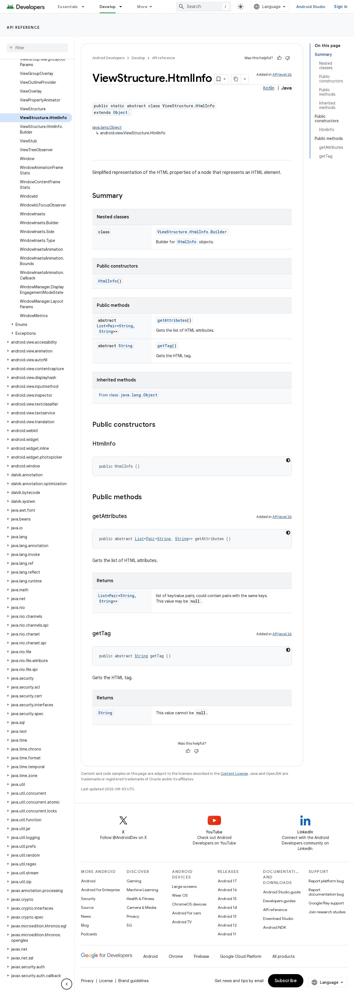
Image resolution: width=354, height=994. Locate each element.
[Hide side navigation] (66, 984)
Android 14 (227, 907)
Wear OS (180, 895)
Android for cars (186, 913)
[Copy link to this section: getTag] (116, 634)
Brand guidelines (133, 981)
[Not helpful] (287, 58)
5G (129, 925)
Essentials (68, 6)
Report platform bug (326, 880)
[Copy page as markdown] (236, 79)
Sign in (340, 6)
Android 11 (227, 934)
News (86, 916)
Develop (108, 6)
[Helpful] (279, 58)
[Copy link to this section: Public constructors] (160, 425)
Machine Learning (142, 889)
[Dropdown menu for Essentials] (85, 6)
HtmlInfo (187, 241)
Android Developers (108, 58)
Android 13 (227, 916)
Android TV (182, 921)
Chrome (176, 956)
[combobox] (203, 7)
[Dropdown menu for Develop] (123, 6)
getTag (164, 345)
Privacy (133, 916)
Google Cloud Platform (240, 956)
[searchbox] (37, 47)
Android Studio (311, 6)
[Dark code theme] (288, 460)
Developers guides (279, 900)
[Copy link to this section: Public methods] (147, 497)
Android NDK (274, 927)
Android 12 (227, 925)
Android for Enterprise (100, 889)
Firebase (201, 956)
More (142, 6)
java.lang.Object (107, 127)
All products (283, 956)
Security (88, 898)
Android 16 (227, 889)
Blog (85, 925)
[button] (36, 324)
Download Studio (278, 918)
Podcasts (89, 934)
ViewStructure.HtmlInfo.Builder (192, 231)
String (126, 325)
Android (88, 880)
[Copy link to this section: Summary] (128, 196)
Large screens (184, 886)
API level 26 (282, 74)
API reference (23, 27)
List (101, 325)
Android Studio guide (282, 892)
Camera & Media (141, 907)
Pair (112, 325)
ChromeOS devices (189, 904)
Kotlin (268, 88)
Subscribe (286, 980)
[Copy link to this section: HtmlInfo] (121, 444)
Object (120, 112)
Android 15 (227, 898)
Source (87, 907)
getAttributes (172, 320)
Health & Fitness (140, 898)
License (106, 981)
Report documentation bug (326, 892)
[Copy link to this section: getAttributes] (132, 516)
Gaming (134, 880)
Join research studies (327, 911)
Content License (234, 773)
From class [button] (128, 395)
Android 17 (227, 880)
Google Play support (326, 903)
